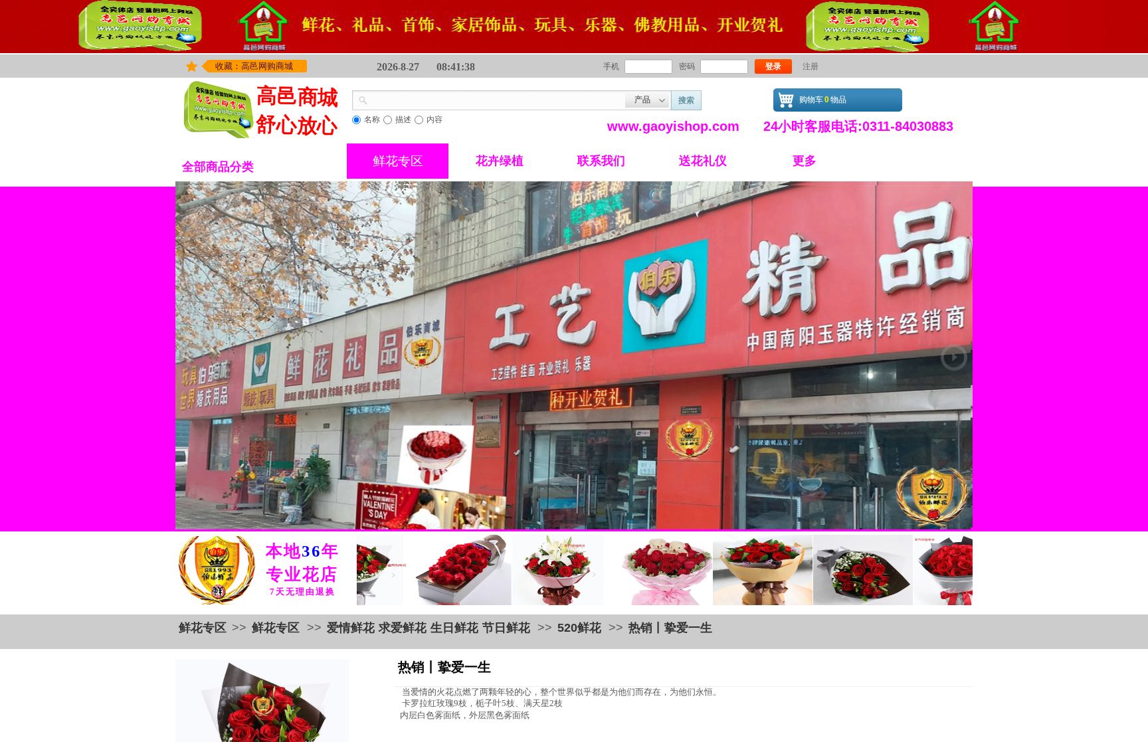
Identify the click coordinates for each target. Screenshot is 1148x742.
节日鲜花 (506, 627)
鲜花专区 (398, 161)
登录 (773, 66)
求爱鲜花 (403, 627)
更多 (804, 160)
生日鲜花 (454, 627)
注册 (810, 66)
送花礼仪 (703, 160)
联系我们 (601, 160)
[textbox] (496, 99)
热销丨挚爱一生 (670, 627)
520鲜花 (579, 627)
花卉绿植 (500, 160)
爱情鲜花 (351, 627)
